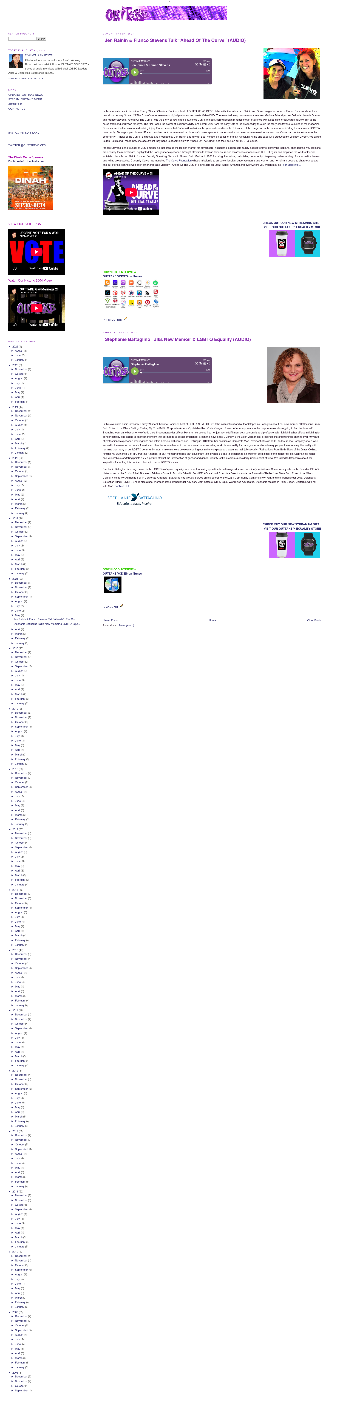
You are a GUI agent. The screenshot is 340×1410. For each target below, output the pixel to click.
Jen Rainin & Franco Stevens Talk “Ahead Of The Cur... (45, 619)
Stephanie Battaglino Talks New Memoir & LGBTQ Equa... (47, 624)
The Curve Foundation (179, 160)
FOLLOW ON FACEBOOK (23, 133)
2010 (15, 1251)
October (20, 373)
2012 (15, 1131)
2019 (15, 708)
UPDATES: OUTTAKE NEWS (25, 94)
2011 (15, 1191)
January (20, 359)
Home (212, 620)
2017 (15, 829)
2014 (15, 1010)
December (21, 411)
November (21, 369)
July (18, 383)
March (19, 443)
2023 (15, 458)
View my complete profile (26, 78)
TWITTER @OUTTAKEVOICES (27, 145)
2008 (15, 1372)
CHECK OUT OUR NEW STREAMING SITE (291, 223)
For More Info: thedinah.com (26, 161)
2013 (15, 1070)
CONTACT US (16, 108)
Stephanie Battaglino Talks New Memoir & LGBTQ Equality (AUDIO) (178, 339)
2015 (15, 950)
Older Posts (314, 620)
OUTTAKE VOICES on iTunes (122, 276)
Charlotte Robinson (39, 54)
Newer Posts (110, 620)
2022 (15, 518)
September (22, 476)
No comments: (113, 320)
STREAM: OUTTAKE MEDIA (25, 99)
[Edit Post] (126, 320)
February (20, 401)
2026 (15, 346)
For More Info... (292, 164)
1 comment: (111, 607)
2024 (15, 407)
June (18, 355)
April (18, 397)
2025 (15, 365)
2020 (15, 648)
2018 (15, 769)
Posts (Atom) (126, 625)
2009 (15, 1312)
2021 (15, 578)
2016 (15, 889)
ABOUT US (15, 104)
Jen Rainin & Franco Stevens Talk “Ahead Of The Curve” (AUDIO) (175, 40)
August (19, 350)
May (18, 392)
